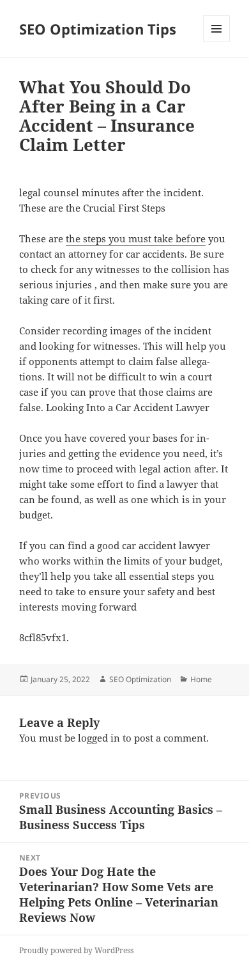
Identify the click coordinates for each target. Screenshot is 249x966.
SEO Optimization (140, 679)
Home (201, 679)
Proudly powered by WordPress (76, 950)
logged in (99, 737)
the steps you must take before (136, 238)
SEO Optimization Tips (97, 28)
